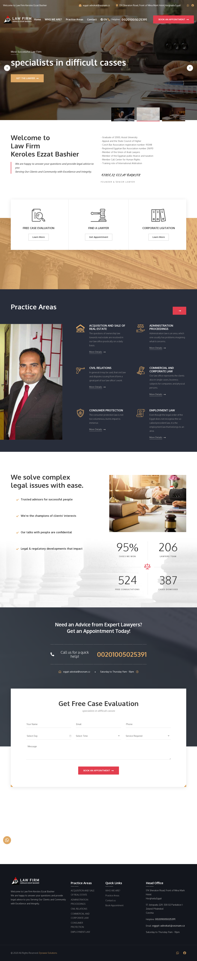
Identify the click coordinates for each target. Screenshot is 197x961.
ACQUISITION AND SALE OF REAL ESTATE (107, 327)
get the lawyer (26, 81)
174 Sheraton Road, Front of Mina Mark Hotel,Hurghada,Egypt (150, 5)
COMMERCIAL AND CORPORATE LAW (161, 369)
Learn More (38, 237)
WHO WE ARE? (53, 19)
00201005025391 (122, 654)
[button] (122, 114)
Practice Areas (74, 19)
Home (37, 19)
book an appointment (172, 19)
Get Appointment (98, 237)
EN (105, 19)
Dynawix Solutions (48, 953)
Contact (92, 19)
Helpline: (129, 19)
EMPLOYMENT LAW (162, 410)
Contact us (110, 900)
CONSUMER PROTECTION (106, 410)
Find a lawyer (98, 228)
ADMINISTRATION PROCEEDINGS (161, 327)
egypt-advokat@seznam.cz (96, 5)
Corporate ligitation (158, 228)
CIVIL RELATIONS (100, 368)
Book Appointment (114, 905)
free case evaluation (38, 228)
